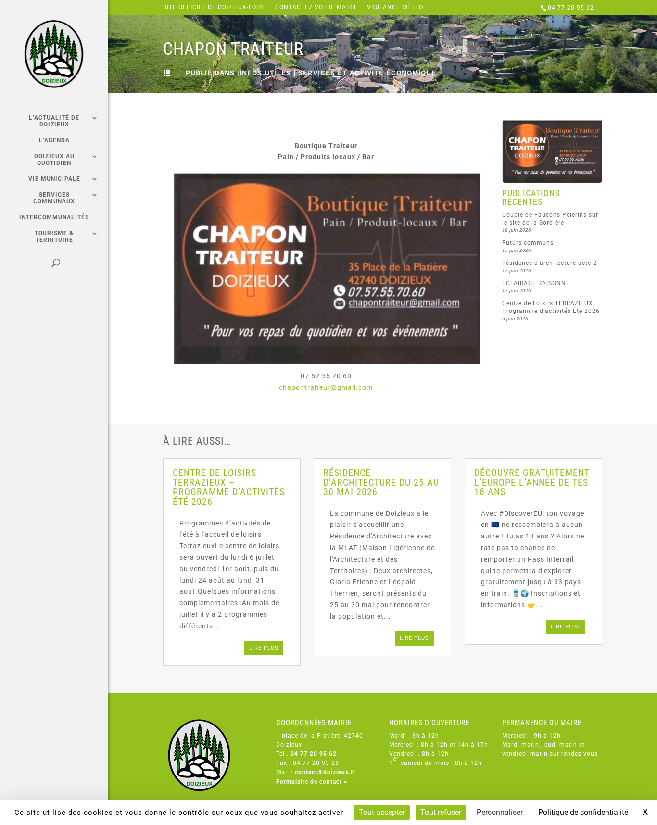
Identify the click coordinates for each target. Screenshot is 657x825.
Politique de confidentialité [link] (583, 812)
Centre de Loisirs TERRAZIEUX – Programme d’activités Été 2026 (229, 487)
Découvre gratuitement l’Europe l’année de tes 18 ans (532, 482)
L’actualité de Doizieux (54, 121)
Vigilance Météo (395, 7)
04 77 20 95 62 (571, 7)
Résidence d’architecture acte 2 (549, 263)
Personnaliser (500, 812)
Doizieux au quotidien (54, 159)
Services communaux (54, 198)
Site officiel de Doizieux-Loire (214, 7)
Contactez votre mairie (316, 7)
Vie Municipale (54, 178)
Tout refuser (440, 812)
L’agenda (54, 140)
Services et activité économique (367, 72)
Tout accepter (382, 812)
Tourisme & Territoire (54, 236)
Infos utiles (265, 72)
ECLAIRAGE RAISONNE (536, 283)
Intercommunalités (54, 217)
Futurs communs (528, 242)
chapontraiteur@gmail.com (326, 387)
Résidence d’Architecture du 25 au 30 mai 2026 (381, 482)
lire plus (263, 648)
